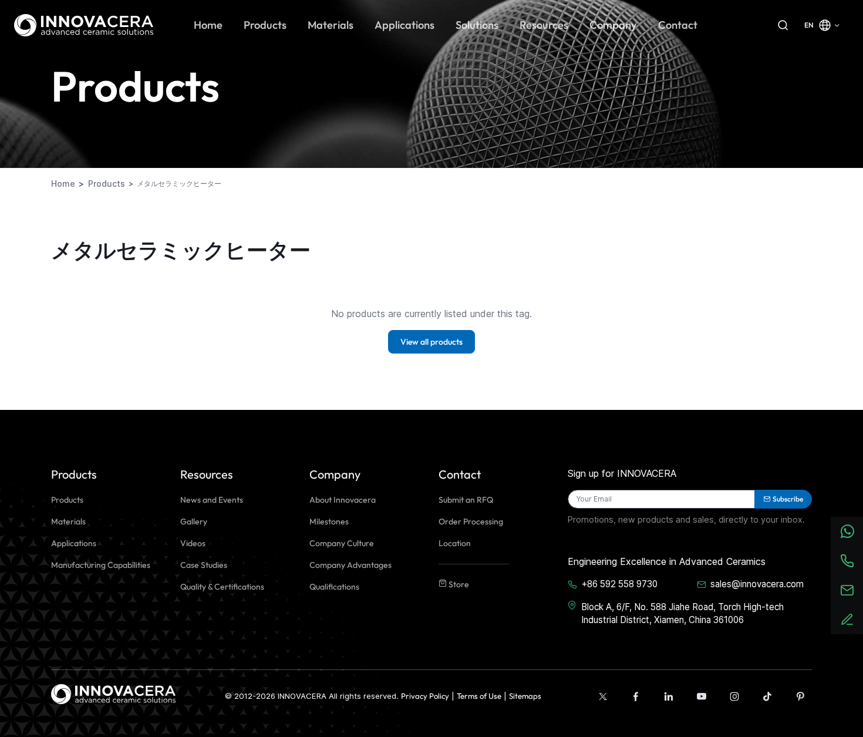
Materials (68, 521)
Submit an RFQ (466, 499)
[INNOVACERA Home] (113, 693)
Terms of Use (479, 696)
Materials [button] (330, 25)
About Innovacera (342, 499)
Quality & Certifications (222, 586)
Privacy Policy (425, 696)
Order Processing (471, 521)
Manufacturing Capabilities (100, 565)
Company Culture (341, 543)
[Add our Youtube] (701, 696)
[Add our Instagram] (734, 696)
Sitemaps (525, 696)
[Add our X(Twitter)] (603, 696)
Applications (73, 543)
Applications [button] (404, 25)
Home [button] (208, 25)
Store (458, 584)
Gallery (193, 521)
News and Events (211, 499)
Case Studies (203, 565)
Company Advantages (350, 565)
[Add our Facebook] (636, 696)
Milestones (329, 521)
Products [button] (265, 25)
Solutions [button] (477, 25)
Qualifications (334, 586)
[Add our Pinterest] (800, 696)
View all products (431, 341)
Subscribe (788, 498)
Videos (192, 543)
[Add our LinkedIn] (668, 696)
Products (67, 499)
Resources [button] (544, 25)
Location (455, 543)
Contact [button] (677, 25)
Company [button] (613, 25)
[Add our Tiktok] (767, 696)
